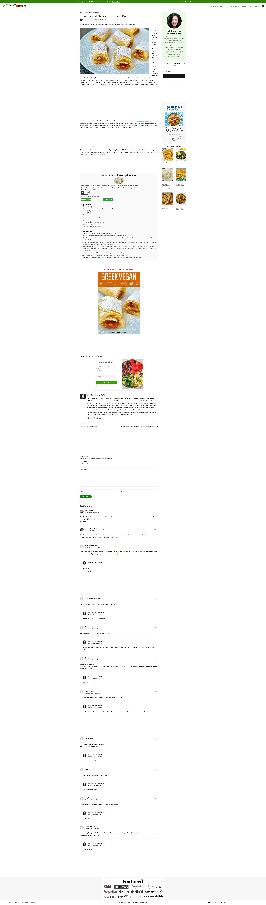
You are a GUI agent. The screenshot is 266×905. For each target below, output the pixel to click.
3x (88, 192)
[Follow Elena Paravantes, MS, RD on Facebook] (88, 418)
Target (175, 139)
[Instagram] (180, 2)
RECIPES (215, 6)
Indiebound (168, 139)
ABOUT (221, 6)
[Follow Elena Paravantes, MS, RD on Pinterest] (100, 418)
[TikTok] (185, 2)
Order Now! (116, 2)
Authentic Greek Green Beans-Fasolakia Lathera (180, 208)
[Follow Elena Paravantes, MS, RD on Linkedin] (97, 418)
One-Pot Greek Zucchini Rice (88, 425)
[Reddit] (190, 2)
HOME (210, 6)
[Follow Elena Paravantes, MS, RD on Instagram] (94, 418)
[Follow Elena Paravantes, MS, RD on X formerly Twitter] (91, 418)
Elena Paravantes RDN (95, 562)
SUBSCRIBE (257, 6)
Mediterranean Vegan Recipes (92, 12)
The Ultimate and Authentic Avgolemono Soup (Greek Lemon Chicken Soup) (167, 185)
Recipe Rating (84, 461)
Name (83, 491)
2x (85, 192)
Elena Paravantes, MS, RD (90, 19)
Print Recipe (87, 199)
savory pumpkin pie (143, 121)
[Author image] (81, 20)
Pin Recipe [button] (108, 199)
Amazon (167, 137)
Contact (17, 902)
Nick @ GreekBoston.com (93, 529)
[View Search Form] (263, 6)
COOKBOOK (228, 6)
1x (82, 192)
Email (123, 491)
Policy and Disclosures (29, 902)
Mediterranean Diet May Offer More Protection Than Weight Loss (139, 426)
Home (81, 12)
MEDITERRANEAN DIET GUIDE (243, 6)
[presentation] (167, 154)
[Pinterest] (183, 2)
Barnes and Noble (176, 137)
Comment (84, 469)
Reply (155, 511)
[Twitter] (188, 2)
